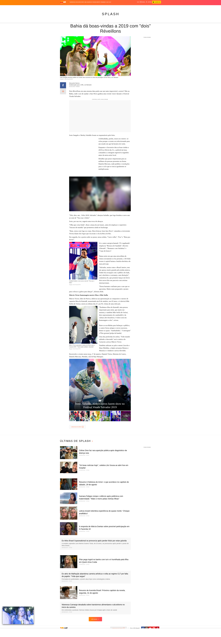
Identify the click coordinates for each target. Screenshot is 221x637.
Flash (69, 7)
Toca (151, 7)
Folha (102, 7)
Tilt (127, 7)
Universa (118, 7)
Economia (96, 7)
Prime (148, 7)
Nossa (141, 7)
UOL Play (108, 2)
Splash (112, 7)
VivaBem (123, 7)
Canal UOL (135, 7)
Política (85, 7)
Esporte (107, 7)
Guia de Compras (158, 7)
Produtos (63, 7)
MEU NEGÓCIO (88, 2)
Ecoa (130, 7)
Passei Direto (96, 2)
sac (138, 2)
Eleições (74, 7)
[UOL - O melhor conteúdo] (63, 2)
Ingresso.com (74, 2)
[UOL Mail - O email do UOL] (142, 2)
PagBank (103, 2)
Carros (90, 7)
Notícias (80, 7)
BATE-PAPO (81, 2)
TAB (144, 7)
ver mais (94, 619)
